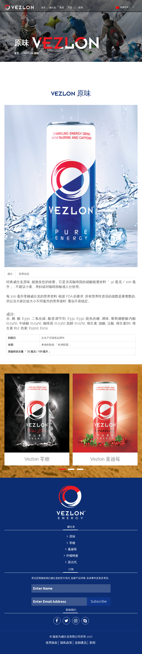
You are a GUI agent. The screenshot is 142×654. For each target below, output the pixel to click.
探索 (72, 420)
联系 (81, 7)
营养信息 (24, 273)
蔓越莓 (72, 549)
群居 (62, 7)
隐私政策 (66, 642)
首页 (43, 7)
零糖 (72, 543)
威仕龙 (52, 7)
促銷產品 (81, 642)
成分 (10, 273)
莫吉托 (72, 562)
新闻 (92, 642)
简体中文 (123, 7)
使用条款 (52, 642)
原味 (72, 536)
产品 (70, 7)
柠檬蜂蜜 (72, 555)
